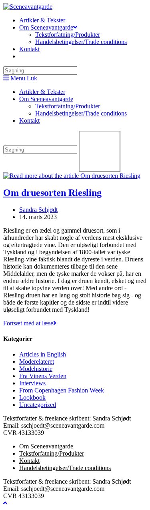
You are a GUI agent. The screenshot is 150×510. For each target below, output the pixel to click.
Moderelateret (36, 361)
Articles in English (42, 354)
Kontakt (29, 120)
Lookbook (32, 397)
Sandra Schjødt (38, 209)
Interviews (32, 383)
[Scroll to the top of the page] (5, 503)
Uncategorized (37, 404)
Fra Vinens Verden (42, 376)
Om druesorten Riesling (52, 192)
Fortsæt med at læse (29, 323)
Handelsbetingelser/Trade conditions (81, 113)
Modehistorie (35, 368)
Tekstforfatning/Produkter (67, 106)
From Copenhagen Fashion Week (61, 390)
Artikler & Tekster (42, 91)
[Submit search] (99, 151)
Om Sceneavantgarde (46, 99)
